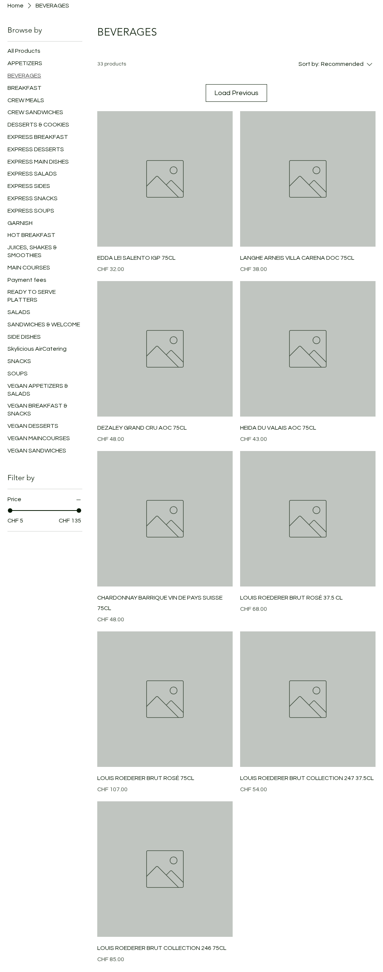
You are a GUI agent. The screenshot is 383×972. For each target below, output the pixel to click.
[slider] (10, 510)
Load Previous (236, 93)
